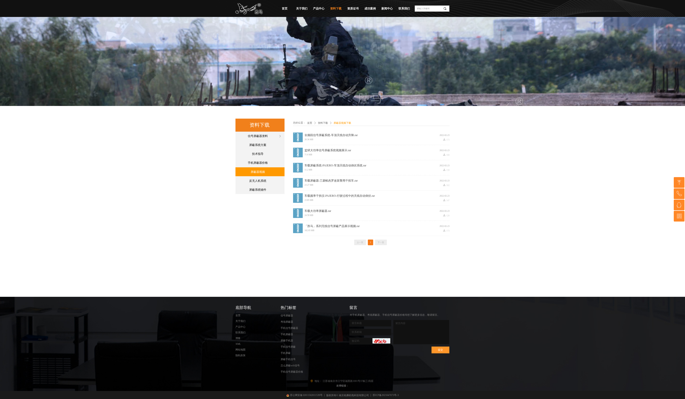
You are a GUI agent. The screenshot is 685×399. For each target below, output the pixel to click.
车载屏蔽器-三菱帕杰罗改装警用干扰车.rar (331, 180)
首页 (309, 123)
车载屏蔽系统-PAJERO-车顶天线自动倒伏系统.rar (335, 165)
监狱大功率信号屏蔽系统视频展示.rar (328, 150)
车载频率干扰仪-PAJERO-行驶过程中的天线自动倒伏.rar (340, 195)
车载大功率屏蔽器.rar (318, 210)
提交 (440, 350)
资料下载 (323, 123)
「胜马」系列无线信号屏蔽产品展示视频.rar (332, 226)
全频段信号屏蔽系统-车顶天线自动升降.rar (331, 135)
